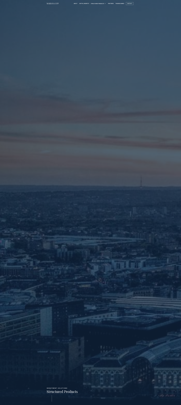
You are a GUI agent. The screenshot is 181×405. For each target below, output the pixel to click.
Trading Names (119, 3)
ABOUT (75, 3)
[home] (53, 3)
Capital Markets (84, 3)
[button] (98, 3)
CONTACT (129, 3)
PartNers (111, 3)
